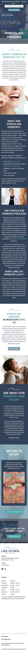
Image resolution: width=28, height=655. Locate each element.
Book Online (14, 536)
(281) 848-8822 (14, 10)
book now (14, 348)
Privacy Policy (4, 636)
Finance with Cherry (14, 6)
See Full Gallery (14, 512)
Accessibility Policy (6, 639)
